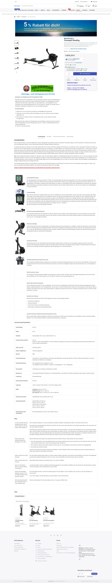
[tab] (41, 136)
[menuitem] (16, 10)
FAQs (58, 165)
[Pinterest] (61, 535)
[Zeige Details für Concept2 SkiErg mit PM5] (21, 511)
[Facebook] (51, 535)
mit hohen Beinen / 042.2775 (77, 70)
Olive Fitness (17, 5)
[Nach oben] (16, 39)
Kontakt (77, 1)
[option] (16, 43)
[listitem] (41, 59)
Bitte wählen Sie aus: (70, 67)
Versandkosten (79, 62)
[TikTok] (57, 535)
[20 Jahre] (56, 27)
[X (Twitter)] (54, 535)
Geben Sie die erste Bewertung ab (78, 48)
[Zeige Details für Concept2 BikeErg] (35, 511)
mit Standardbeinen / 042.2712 (77, 69)
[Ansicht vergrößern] (41, 59)
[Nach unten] (16, 72)
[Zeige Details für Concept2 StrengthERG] (49, 511)
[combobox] (16, 1)
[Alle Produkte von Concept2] (69, 38)
